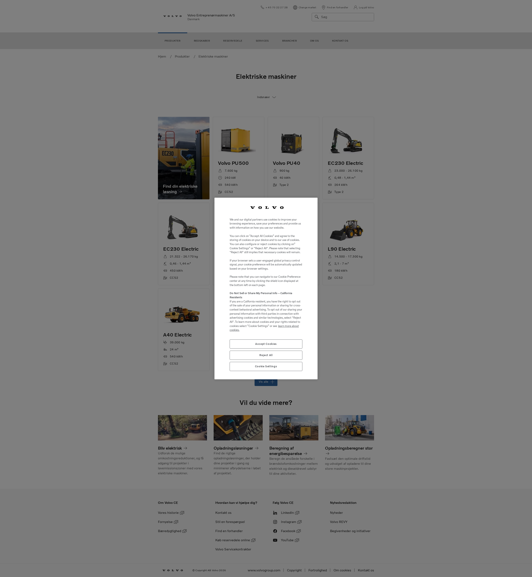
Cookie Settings (266, 366)
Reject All (266, 355)
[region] (266, 288)
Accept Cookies (266, 343)
